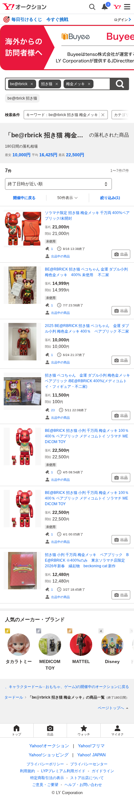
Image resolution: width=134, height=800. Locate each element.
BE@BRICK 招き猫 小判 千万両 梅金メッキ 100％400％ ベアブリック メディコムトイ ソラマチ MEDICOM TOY (87, 436)
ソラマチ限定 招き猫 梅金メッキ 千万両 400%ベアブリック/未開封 (87, 216)
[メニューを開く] (127, 6)
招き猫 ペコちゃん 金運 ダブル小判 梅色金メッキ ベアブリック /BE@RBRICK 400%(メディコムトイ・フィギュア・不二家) (87, 381)
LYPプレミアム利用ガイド (63, 771)
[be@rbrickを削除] (31, 84)
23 (53, 410)
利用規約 (27, 771)
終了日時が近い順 (25, 183)
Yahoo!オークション (49, 745)
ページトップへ (111, 708)
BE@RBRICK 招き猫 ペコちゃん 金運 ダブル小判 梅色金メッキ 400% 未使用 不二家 (87, 272)
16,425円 (48, 154)
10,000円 (21, 154)
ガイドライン (103, 771)
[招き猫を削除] (56, 84)
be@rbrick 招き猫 (22, 98)
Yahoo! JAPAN (91, 754)
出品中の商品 (60, 256)
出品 (124, 254)
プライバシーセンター (89, 764)
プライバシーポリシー (45, 764)
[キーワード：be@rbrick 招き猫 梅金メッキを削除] (103, 114)
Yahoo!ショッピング (49, 754)
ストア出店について (87, 778)
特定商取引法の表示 (47, 778)
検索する (119, 84)
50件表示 (65, 198)
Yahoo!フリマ (91, 745)
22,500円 (75, 154)
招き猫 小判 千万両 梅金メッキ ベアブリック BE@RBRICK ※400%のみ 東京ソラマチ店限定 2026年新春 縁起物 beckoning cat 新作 (87, 560)
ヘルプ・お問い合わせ (83, 785)
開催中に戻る (24, 198)
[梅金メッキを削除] (89, 84)
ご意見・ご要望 (45, 785)
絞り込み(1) (110, 198)
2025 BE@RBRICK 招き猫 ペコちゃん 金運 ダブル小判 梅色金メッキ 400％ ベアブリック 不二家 (87, 329)
